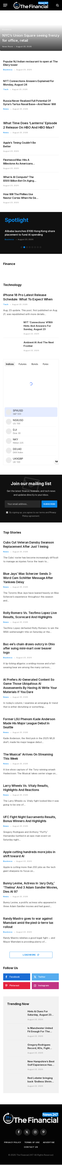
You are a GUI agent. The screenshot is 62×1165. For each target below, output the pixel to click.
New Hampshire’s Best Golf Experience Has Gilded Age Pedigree (41, 1062)
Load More (29, 951)
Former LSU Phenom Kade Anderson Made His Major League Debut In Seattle (29, 720)
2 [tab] (24, 244)
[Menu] (5, 5)
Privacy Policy (12, 1139)
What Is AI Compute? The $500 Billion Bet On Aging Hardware (18, 180)
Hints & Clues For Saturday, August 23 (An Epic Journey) (39, 1012)
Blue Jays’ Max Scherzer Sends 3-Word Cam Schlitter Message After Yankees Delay (28, 575)
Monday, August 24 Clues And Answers (29, 231)
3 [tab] (27, 244)
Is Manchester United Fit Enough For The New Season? (40, 1028)
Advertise (49, 1139)
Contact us (31, 1144)
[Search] (57, 5)
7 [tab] (37, 244)
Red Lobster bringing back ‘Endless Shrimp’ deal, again (41, 1078)
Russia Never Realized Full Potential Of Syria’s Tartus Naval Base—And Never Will (29, 102)
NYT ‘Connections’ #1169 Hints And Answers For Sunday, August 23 (38, 323)
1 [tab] (21, 244)
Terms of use (32, 1139)
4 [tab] (29, 244)
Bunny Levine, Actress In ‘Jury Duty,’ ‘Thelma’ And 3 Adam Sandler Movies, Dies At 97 (30, 884)
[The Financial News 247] (31, 5)
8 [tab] (40, 244)
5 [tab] (32, 244)
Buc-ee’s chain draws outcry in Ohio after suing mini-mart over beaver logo (29, 645)
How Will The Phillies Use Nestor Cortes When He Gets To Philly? (20, 198)
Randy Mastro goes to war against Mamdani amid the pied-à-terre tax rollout (28, 920)
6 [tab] (35, 244)
